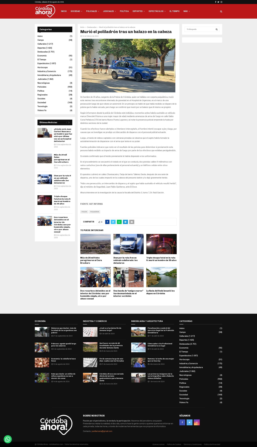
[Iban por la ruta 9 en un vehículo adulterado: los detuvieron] (44, 179)
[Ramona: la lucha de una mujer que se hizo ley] (138, 362)
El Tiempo (174, 11)
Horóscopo (42, 67)
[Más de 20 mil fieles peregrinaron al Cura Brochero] (44, 158)
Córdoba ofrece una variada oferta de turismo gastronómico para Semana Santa (111, 377)
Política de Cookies (174, 444)
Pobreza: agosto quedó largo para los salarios (63, 345)
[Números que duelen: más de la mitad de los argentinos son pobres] (42, 332)
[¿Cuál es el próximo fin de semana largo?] (90, 332)
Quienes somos (158, 444)
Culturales (41, 44)
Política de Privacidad (212, 444)
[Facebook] (182, 422)
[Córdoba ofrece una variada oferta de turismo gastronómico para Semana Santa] (90, 377)
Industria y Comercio (46, 71)
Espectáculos (156, 11)
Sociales (41, 99)
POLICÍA (84, 212)
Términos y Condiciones (193, 444)
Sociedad (75, 11)
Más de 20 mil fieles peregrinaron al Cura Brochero (91, 260)
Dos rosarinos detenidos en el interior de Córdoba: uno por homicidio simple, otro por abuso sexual (95, 295)
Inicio (64, 11)
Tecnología (42, 106)
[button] (8, 439)
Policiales (91, 11)
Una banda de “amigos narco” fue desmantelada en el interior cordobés (128, 293)
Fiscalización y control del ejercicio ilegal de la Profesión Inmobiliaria (161, 330)
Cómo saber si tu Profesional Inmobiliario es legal (160, 345)
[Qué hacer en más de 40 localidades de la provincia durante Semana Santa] (90, 347)
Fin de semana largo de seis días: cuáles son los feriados (111, 360)
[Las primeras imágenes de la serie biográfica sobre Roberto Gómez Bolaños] (138, 377)
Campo (40, 40)
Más (186, 11)
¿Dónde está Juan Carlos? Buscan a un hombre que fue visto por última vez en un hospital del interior (63, 135)
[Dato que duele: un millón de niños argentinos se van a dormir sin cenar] (42, 377)
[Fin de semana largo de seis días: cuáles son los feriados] (90, 362)
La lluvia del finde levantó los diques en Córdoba (160, 292)
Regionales (42, 95)
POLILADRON (94, 212)
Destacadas (42, 52)
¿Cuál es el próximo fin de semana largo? (110, 329)
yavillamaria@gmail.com (102, 431)
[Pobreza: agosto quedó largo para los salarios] (42, 347)
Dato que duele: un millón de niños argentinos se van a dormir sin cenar (63, 376)
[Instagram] (197, 422)
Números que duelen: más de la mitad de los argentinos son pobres (64, 330)
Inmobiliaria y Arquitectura (49, 75)
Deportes (138, 11)
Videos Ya (41, 110)
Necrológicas (43, 83)
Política (124, 11)
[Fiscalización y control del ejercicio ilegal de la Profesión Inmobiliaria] (138, 332)
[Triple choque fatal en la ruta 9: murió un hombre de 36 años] (44, 200)
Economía (41, 56)
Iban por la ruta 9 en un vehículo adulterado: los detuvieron (125, 260)
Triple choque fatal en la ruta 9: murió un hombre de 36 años (161, 259)
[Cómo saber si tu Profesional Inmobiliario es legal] (138, 347)
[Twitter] (189, 422)
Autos (40, 36)
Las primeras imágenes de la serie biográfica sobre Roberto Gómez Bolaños (161, 376)
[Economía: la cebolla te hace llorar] (42, 362)
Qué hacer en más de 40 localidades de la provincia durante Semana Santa (111, 345)
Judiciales (108, 11)
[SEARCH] (217, 29)
